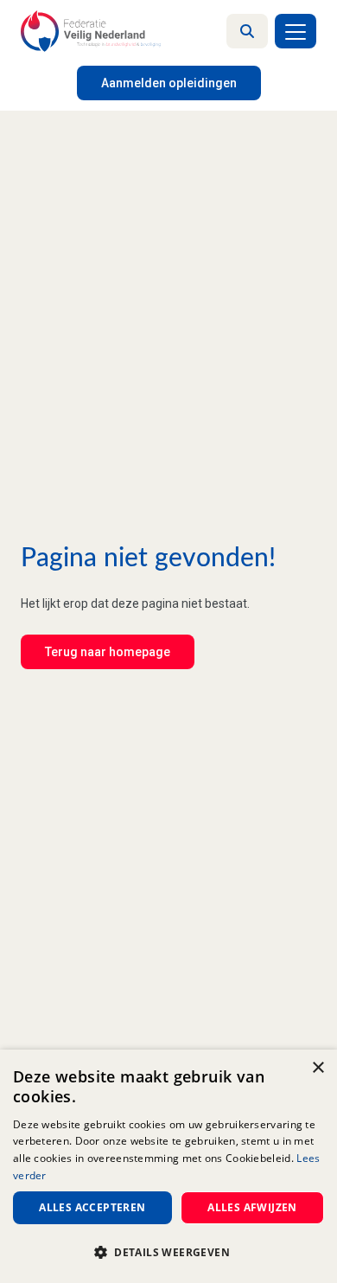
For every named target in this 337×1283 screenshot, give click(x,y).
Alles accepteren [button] (92, 1207)
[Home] (91, 31)
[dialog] (168, 1166)
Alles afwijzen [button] (252, 1207)
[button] (168, 1252)
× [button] (317, 1068)
